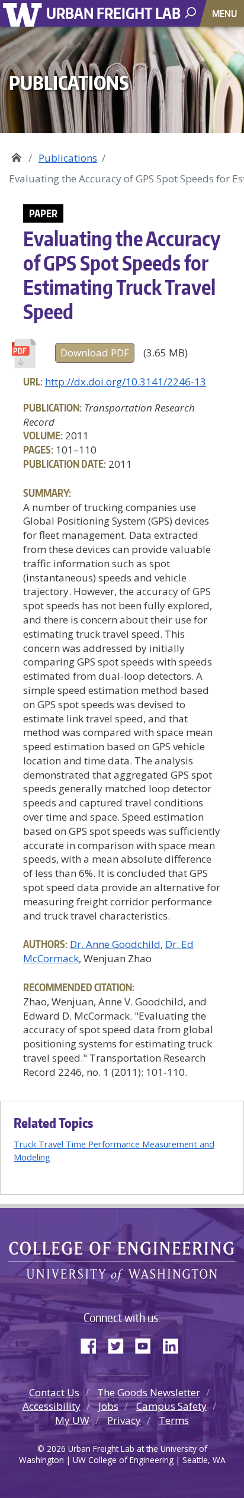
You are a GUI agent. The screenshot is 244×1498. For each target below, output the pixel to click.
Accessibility (52, 1406)
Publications (67, 158)
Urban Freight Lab (113, 12)
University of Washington (24, 13)
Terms (174, 1420)
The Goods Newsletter (148, 1392)
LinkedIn (174, 1343)
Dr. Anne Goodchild (115, 944)
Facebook (93, 1343)
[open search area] (191, 12)
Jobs (108, 1406)
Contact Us (54, 1392)
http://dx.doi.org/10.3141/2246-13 (125, 381)
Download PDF (94, 352)
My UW (72, 1420)
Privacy (124, 1420)
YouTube (147, 1343)
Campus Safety (171, 1406)
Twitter (120, 1343)
